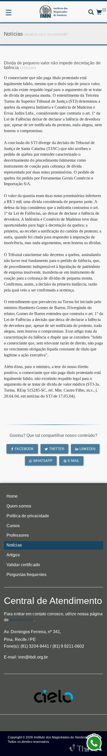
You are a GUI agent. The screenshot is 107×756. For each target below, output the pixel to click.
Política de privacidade (27, 516)
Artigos (13, 555)
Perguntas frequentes (26, 574)
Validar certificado (23, 565)
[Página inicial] (53, 11)
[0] (99, 13)
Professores (17, 535)
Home (12, 496)
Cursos (13, 525)
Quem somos (18, 506)
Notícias (14, 545)
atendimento (21, 620)
